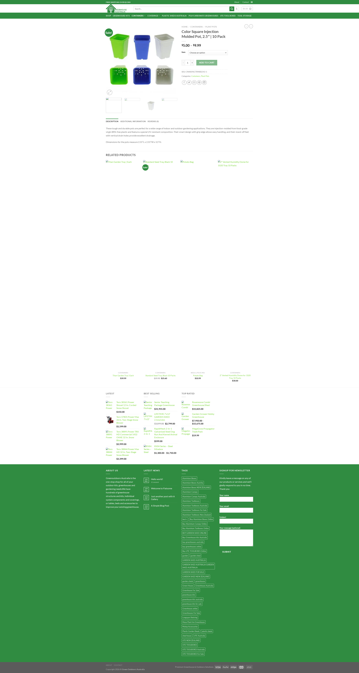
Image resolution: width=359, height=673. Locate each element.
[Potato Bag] (197, 265)
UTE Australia (199, 636)
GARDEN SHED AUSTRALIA (194, 560)
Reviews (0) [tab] (153, 121)
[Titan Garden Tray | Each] (123, 265)
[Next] (172, 60)
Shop (108, 16)
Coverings (152, 16)
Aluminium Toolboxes (191, 501)
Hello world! (157, 479)
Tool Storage (245, 16)
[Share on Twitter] (189, 82)
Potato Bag (198, 375)
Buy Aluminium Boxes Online (201, 519)
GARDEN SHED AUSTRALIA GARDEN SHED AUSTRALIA (198, 566)
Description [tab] (112, 121)
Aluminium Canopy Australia (193, 496)
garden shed (195, 556)
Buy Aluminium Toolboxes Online (195, 528)
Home (185, 27)
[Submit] (231, 8)
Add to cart (207, 62)
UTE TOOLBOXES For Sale (193, 654)
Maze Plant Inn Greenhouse (193, 622)
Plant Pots (211, 27)
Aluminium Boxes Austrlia (192, 483)
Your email (224, 506)
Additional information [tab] (133, 121)
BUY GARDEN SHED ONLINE (194, 533)
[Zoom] (109, 92)
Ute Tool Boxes (228, 16)
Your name (224, 495)
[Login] (236, 9)
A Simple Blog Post (160, 505)
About (236, 2)
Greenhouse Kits (121, 16)
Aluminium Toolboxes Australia (194, 506)
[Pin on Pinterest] (199, 82)
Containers (138, 16)
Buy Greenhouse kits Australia (194, 537)
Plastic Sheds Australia (174, 16)
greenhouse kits (188, 595)
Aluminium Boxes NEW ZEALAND (196, 487)
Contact (245, 2)
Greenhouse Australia (204, 586)
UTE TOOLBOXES (189, 645)
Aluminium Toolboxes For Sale (194, 510)
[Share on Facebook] (184, 82)
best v (184, 519)
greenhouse (200, 581)
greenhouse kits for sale (192, 604)
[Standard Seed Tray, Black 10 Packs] (160, 265)
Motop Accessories (190, 626)
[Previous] (110, 60)
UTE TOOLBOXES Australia (193, 649)
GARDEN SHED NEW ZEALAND (195, 576)
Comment (155, 482)
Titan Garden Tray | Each (123, 375)
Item (183, 52)
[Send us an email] (252, 2)
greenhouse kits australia (192, 599)
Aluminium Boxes (189, 478)
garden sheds (187, 581)
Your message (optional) (229, 528)
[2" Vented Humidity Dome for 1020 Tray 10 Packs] (235, 265)
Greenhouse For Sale (190, 590)
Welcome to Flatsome (161, 488)
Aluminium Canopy (190, 492)
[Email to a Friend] (194, 82)
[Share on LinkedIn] (204, 82)
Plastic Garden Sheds (190, 631)
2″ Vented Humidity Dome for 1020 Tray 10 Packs (235, 376)
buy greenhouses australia (192, 542)
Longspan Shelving (189, 617)
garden (185, 556)
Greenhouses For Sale (191, 613)
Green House (187, 586)
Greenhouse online (189, 608)
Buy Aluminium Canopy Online (194, 524)
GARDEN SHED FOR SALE (193, 572)
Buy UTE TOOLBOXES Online (194, 551)
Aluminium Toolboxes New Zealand (196, 515)
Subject (222, 517)
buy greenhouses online (191, 546)
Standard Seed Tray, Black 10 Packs (160, 375)
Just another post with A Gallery (163, 497)
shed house (186, 636)
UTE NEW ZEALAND (191, 640)
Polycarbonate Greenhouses (203, 16)
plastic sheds (207, 631)
